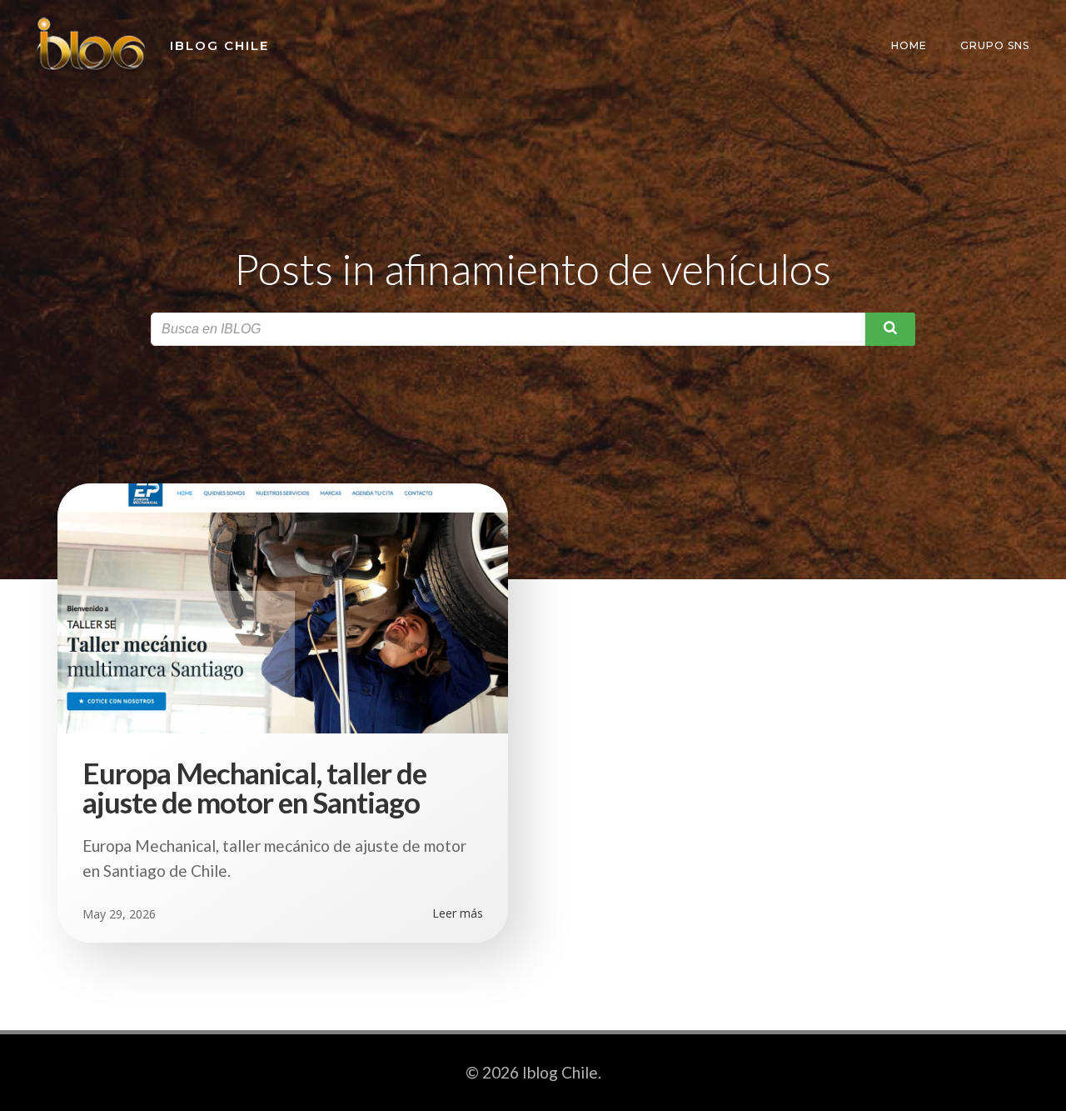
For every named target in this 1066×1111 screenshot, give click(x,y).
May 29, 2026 (119, 914)
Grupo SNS (994, 45)
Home (909, 45)
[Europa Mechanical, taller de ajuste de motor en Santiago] (282, 606)
